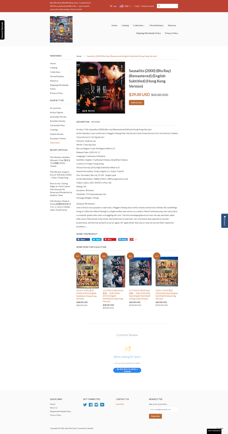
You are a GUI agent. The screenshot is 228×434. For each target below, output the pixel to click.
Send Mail (120, 404)
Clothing (54, 129)
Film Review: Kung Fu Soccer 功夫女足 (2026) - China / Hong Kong (61, 175)
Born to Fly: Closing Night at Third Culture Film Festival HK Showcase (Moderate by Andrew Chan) (61, 189)
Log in (137, 6)
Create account (147, 6)
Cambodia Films (57, 125)
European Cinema (58, 138)
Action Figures (56, 112)
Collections (138, 25)
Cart (115, 6)
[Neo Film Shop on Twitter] (85, 406)
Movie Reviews (156, 25)
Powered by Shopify (85, 428)
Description (82, 122)
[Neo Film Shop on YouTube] (102, 406)
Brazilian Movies (57, 121)
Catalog (125, 25)
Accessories (55, 108)
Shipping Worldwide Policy (148, 33)
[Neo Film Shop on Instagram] (96, 406)
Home (114, 25)
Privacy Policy (171, 33)
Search (52, 404)
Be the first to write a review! (127, 370)
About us (172, 25)
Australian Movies (58, 116)
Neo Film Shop (71, 428)
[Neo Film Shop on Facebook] (91, 406)
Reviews (95, 122)
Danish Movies (56, 134)
